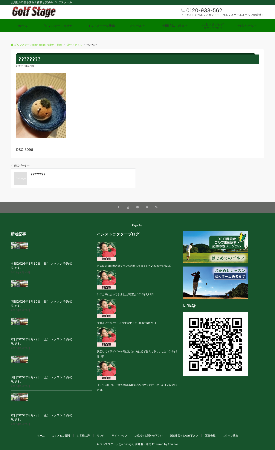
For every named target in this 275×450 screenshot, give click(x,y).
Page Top (137, 225)
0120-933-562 (204, 10)
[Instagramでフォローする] (128, 207)
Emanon (173, 444)
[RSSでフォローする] (156, 207)
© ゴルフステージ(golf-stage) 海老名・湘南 (123, 444)
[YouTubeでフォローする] (147, 207)
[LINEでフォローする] (137, 207)
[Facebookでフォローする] (118, 207)
